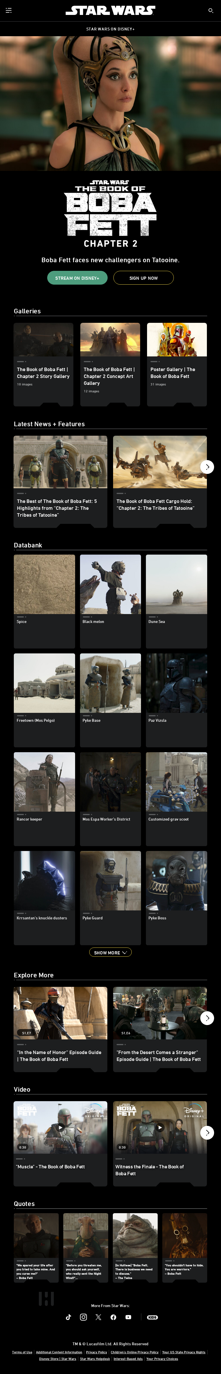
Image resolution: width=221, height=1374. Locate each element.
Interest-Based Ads (128, 1358)
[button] (77, 278)
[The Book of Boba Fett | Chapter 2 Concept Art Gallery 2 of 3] (110, 339)
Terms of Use (22, 1352)
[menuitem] (9, 10)
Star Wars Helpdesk (95, 1358)
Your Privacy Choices (162, 1358)
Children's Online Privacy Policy (135, 1352)
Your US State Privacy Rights (183, 1352)
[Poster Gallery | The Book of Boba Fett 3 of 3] (177, 339)
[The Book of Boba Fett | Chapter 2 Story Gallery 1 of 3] (43, 339)
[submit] (211, 11)
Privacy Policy (96, 1352)
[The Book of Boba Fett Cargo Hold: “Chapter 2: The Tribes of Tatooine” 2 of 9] (160, 462)
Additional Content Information (59, 1352)
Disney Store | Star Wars (57, 1358)
